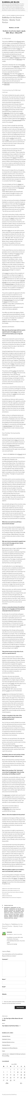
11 (21, 1072)
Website (4, 994)
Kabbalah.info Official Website (9, 1048)
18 (21, 1074)
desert (14, 56)
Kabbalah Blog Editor (17, 15)
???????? (9, 932)
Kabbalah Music (6, 1045)
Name (4, 979)
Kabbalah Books (6, 1036)
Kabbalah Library (6, 1039)
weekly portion (14, 916)
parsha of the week (15, 910)
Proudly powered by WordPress (9, 1094)
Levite (8, 367)
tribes (8, 45)
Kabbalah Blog (10, 2)
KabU (3, 1051)
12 (24, 1072)
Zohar (15, 918)
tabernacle (19, 59)
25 (21, 1077)
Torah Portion (8, 905)
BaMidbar (7, 907)
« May (6, 1083)
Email (4, 986)
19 (24, 1074)
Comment (5, 959)
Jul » (21, 1083)
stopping (7, 56)
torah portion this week (11, 914)
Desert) (19, 41)
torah (11, 912)
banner (22, 118)
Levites (23, 64)
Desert (16, 745)
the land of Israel (17, 120)
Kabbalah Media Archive (8, 1042)
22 (10, 1077)
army (5, 47)
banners (17, 57)
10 (17, 1072)
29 (10, 1080)
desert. (19, 181)
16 (14, 1074)
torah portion (18, 912)
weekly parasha (14, 915)
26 (24, 1077)
